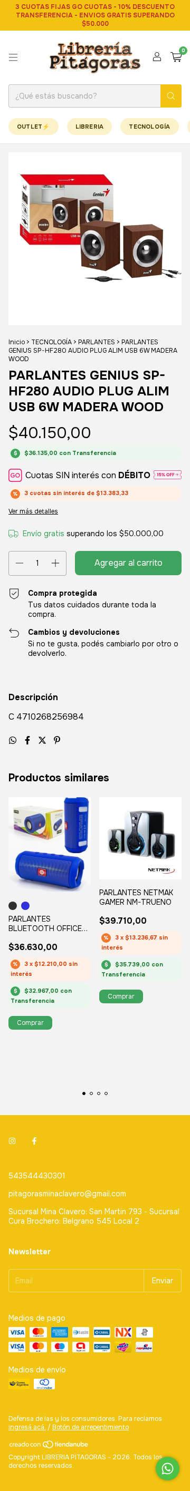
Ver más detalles (33, 511)
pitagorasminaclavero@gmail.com (67, 1193)
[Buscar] (171, 96)
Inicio (16, 342)
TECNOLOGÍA (149, 126)
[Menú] (13, 57)
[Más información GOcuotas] (168, 475)
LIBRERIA (89, 126)
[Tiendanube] (49, 1446)
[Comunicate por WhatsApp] (167, 1468)
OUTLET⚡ (33, 126)
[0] (176, 57)
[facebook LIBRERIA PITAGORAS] (34, 1141)
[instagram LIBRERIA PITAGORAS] (12, 1141)
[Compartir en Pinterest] (57, 740)
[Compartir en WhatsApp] (13, 740)
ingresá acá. (27, 1427)
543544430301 (36, 1175)
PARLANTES (96, 342)
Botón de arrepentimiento (90, 1427)
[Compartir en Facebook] (28, 740)
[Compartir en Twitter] (43, 740)
